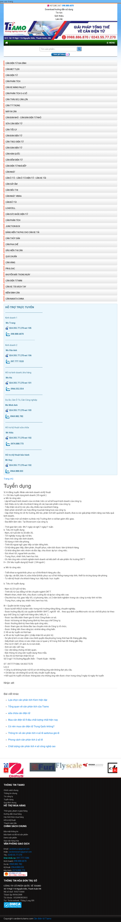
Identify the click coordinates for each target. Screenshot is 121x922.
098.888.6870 (68, 5)
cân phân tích (13, 220)
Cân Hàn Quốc (13, 154)
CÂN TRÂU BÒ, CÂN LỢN (17, 99)
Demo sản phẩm (10, 838)
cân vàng (10, 262)
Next (115, 770)
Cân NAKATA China (15, 299)
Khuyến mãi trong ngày (18, 274)
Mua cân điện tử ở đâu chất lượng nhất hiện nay (33, 719)
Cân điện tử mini (14, 280)
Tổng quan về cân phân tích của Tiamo (28, 706)
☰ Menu (111, 43)
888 (19, 861)
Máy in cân (11, 111)
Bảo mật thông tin (11, 832)
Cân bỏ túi (11, 202)
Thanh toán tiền (10, 823)
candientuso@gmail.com (19, 849)
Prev (6, 770)
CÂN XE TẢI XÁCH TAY (16, 286)
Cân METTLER (12, 69)
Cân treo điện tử (15, 142)
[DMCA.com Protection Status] (13, 905)
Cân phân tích (13, 81)
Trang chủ (8, 479)
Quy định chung (10, 803)
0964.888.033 (17, 867)
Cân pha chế (12, 244)
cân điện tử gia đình (16, 63)
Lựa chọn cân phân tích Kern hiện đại (27, 699)
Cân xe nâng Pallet (16, 87)
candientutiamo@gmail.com (20, 852)
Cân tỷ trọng (13, 105)
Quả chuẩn (11, 256)
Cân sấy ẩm (11, 184)
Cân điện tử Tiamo (42, 918)
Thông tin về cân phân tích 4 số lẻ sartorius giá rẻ (33, 733)
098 (15, 861)
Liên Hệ (59, 19)
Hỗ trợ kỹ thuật (10, 820)
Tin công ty (8, 796)
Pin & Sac (10, 268)
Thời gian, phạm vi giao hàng (15, 811)
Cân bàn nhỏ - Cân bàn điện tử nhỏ (23, 117)
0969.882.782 (15, 864)
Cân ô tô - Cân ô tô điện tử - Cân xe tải (26, 178)
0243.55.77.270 (15, 855)
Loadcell (10, 208)
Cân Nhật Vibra (14, 196)
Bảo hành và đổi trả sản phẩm (16, 835)
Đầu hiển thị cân (14, 250)
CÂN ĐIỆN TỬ (12, 75)
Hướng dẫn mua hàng (13, 814)
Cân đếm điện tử (14, 160)
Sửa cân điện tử (14, 123)
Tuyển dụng (8, 800)
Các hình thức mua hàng (14, 817)
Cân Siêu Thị (12, 190)
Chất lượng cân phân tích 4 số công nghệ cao (31, 746)
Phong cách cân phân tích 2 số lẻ (25, 739)
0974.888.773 (18, 870)
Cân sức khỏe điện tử (17, 214)
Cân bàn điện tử (14, 135)
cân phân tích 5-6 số (16, 93)
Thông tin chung (10, 793)
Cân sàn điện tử (14, 148)
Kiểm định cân (13, 293)
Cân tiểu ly (11, 129)
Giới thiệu (59, 16)
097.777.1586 (23, 858)
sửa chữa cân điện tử (19, 713)
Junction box (13, 226)
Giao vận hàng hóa (11, 841)
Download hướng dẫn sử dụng (59, 9)
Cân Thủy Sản (13, 238)
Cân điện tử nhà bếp (16, 166)
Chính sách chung (11, 790)
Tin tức (59, 13)
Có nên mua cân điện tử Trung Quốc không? (31, 726)
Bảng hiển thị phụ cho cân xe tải (22, 232)
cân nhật (10, 172)
